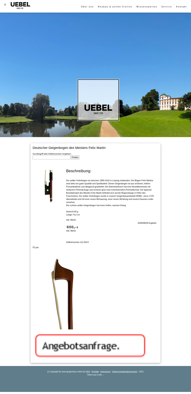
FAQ (88, 372)
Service (166, 7)
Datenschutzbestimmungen (124, 372)
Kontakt (181, 7)
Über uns (87, 7)
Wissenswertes (146, 7)
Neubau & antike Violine (115, 7)
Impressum (105, 372)
